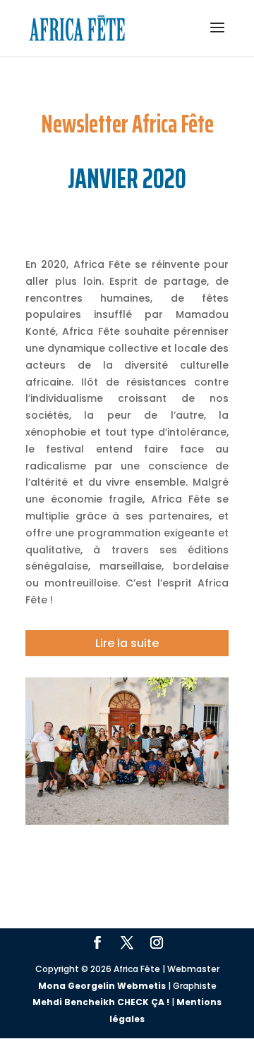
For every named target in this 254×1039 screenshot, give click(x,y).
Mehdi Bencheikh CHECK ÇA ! (100, 1002)
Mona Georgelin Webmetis (102, 986)
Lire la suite (127, 643)
